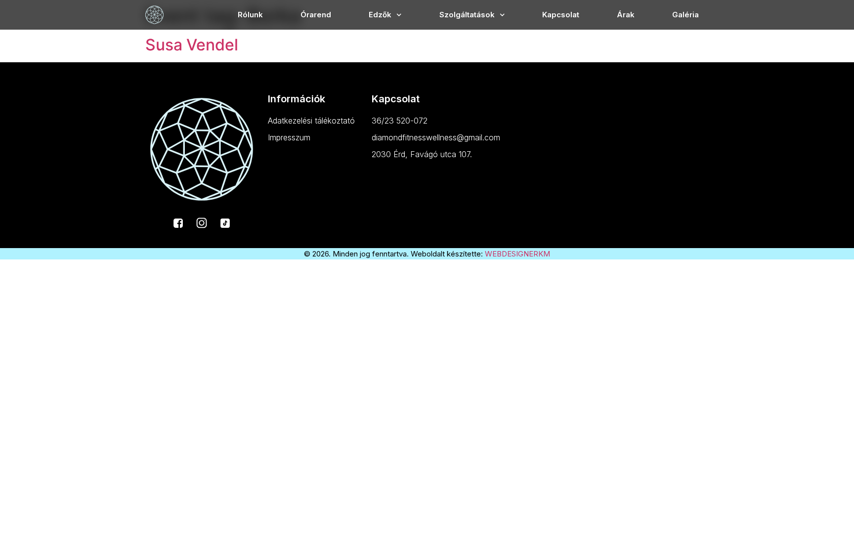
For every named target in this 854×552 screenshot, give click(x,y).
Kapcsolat (560, 14)
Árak (626, 14)
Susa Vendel (191, 44)
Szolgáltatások (467, 14)
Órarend (315, 14)
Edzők (380, 14)
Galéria (685, 14)
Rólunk (250, 14)
